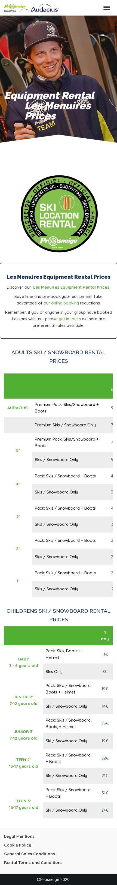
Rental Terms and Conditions (33, 862)
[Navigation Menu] (107, 8)
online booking (65, 303)
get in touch (70, 318)
